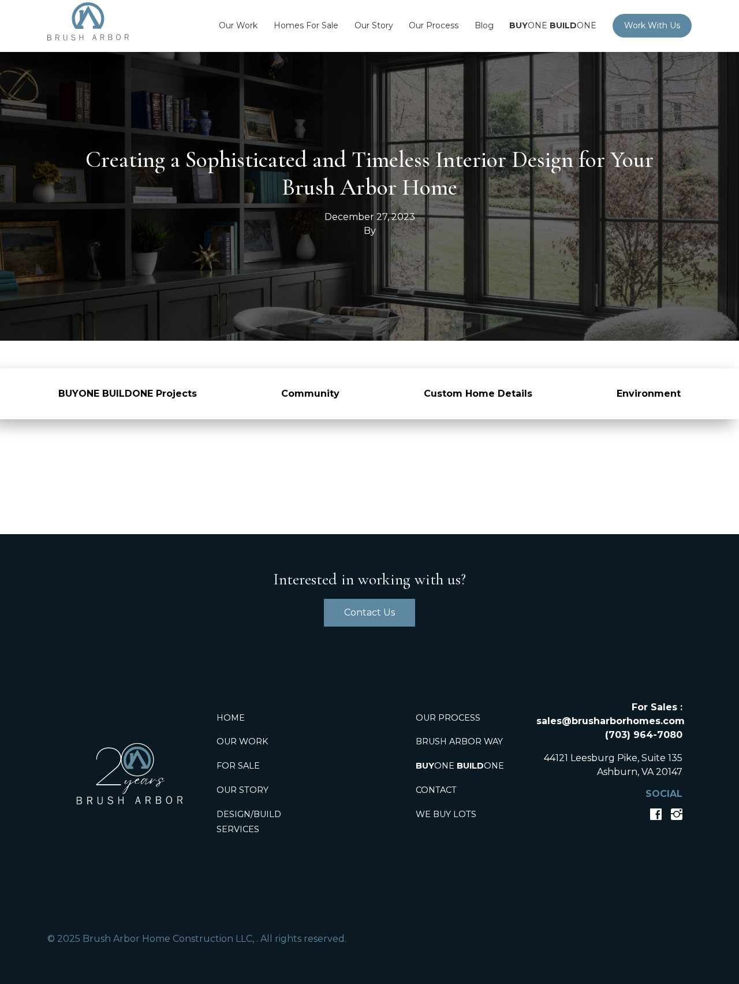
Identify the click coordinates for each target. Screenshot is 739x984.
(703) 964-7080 (643, 734)
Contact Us (369, 612)
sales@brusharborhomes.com (610, 720)
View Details (369, 451)
